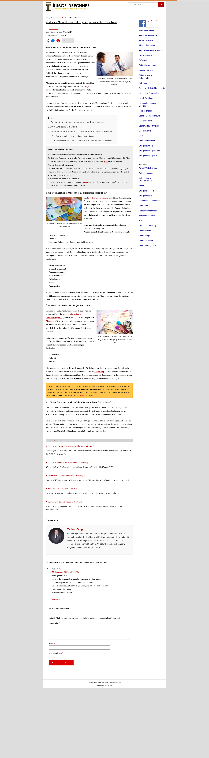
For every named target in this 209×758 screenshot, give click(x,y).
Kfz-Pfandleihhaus (147, 216)
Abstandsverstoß (146, 40)
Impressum (105, 682)
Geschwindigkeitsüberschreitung (153, 88)
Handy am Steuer (146, 98)
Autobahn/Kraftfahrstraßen (150, 50)
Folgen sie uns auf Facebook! (155, 21)
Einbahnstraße (145, 55)
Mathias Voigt (53, 29)
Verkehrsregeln (145, 236)
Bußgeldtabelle (145, 196)
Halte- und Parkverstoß (149, 93)
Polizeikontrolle (145, 111)
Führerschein (87, 182)
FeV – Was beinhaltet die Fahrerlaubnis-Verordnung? (68, 462)
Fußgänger (144, 83)
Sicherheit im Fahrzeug (149, 126)
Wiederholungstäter (147, 246)
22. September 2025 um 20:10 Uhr (65, 572)
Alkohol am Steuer (54, 321)
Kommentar (54, 623)
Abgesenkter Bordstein (149, 35)
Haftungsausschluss (115, 682)
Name (52, 643)
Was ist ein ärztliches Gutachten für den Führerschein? (77, 122)
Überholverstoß (145, 131)
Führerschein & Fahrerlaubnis (145, 76)
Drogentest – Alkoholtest (149, 201)
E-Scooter (143, 60)
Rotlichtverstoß (145, 121)
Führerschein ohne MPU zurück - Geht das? (65, 501)
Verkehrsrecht (145, 231)
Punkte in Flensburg (147, 226)
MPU (64, 18)
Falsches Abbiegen (147, 30)
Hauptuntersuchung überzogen (147, 104)
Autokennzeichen (146, 173)
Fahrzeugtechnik (146, 70)
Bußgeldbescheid (146, 191)
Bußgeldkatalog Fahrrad (149, 151)
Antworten (56, 599)
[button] (47, 40)
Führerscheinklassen (148, 211)
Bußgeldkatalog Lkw (148, 156)
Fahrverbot (143, 206)
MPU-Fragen (80, 395)
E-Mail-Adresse (56, 653)
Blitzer (141, 186)
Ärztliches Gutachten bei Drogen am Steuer (75, 136)
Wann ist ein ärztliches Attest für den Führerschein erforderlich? (82, 131)
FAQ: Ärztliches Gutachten (63, 126)
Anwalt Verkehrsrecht (148, 168)
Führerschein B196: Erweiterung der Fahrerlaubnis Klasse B (71, 446)
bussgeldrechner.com (53, 18)
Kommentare (68, 41)
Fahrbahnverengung (148, 65)
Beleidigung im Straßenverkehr (145, 179)
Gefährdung (99, 371)
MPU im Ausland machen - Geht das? (62, 488)
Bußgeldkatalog (146, 146)
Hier (106, 161)
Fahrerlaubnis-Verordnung (97, 197)
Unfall (141, 136)
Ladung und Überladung (149, 116)
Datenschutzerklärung (95, 682)
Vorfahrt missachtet (147, 141)
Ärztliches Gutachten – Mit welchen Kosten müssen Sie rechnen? (84, 140)
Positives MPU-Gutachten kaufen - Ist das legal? (66, 475)
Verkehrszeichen (146, 241)
